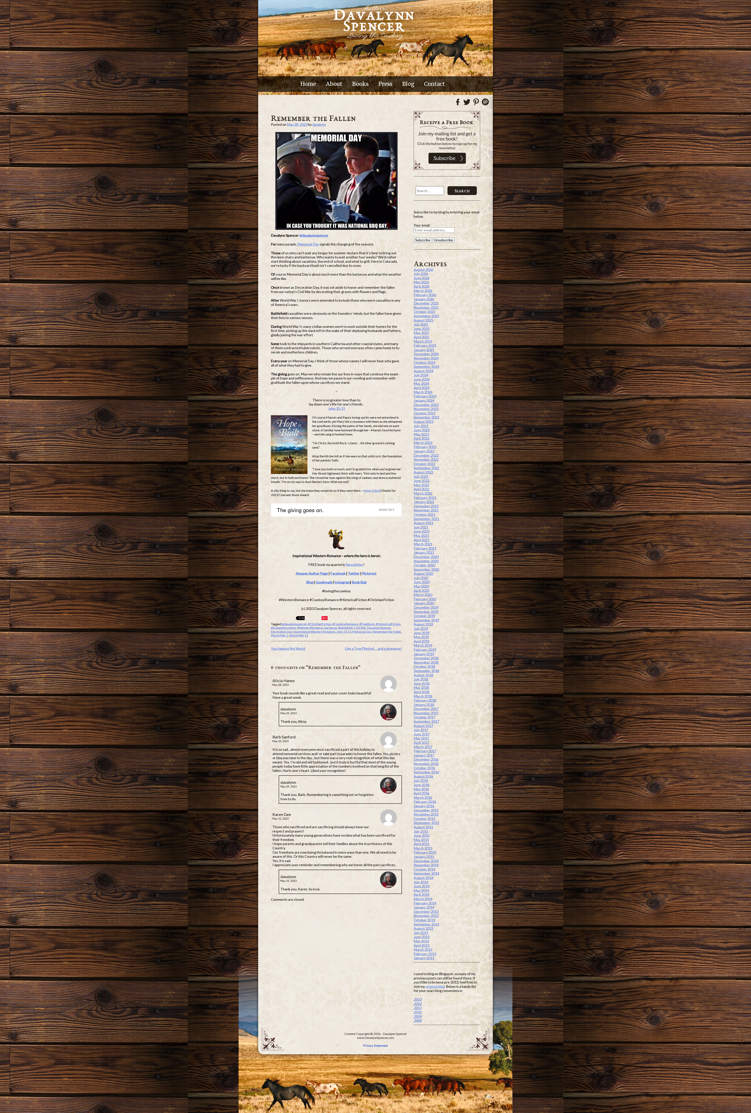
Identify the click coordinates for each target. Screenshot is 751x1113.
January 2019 (424, 654)
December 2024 (426, 354)
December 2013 (426, 911)
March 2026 (423, 291)
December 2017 (426, 709)
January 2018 (424, 704)
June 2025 (421, 328)
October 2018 (424, 666)
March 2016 (423, 797)
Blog (408, 83)
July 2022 (421, 476)
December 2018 (426, 658)
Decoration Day (281, 631)
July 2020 (421, 578)
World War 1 (279, 635)
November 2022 (426, 459)
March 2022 (423, 493)
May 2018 (421, 687)
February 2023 (425, 447)
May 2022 (421, 485)
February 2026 (425, 295)
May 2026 (421, 282)
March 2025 (423, 341)
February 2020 (425, 599)
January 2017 (424, 755)
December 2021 (426, 506)
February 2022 (425, 497)
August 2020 (423, 573)
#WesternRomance (310, 627)
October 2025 (424, 311)
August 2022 (423, 472)
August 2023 (423, 421)
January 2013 (424, 958)
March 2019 (423, 645)
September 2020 (426, 569)
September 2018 (426, 671)
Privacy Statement (375, 1045)
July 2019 (421, 628)
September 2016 (426, 772)
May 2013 (421, 941)
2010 (417, 1012)
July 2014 (421, 882)
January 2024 (424, 400)
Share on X (386, 509)
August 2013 (423, 928)
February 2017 (425, 751)
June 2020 (421, 582)
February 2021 (425, 548)
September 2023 (426, 417)
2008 (417, 1020)
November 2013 (426, 915)
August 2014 (423, 878)
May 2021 (421, 535)
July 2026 (421, 274)
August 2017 (423, 726)
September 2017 (426, 721)
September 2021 (426, 519)
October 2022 (424, 464)
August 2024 (423, 371)
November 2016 (426, 763)
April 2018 (421, 692)
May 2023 (421, 434)
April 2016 (421, 793)
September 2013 (426, 924)
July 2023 (421, 426)
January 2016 (424, 806)
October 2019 (424, 616)
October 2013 (424, 920)
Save (324, 618)
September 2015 (426, 823)
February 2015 (425, 852)
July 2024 (421, 375)
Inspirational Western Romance (314, 631)
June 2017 (421, 734)
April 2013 (421, 945)
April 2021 (421, 540)
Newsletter (354, 564)
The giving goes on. (300, 510)
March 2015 (423, 848)
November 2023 (426, 409)
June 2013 (421, 937)
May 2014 (421, 890)
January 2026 (424, 299)
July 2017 (421, 730)
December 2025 (426, 303)
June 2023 (421, 430)
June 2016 (421, 785)
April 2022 (421, 489)
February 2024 (425, 396)
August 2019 (423, 624)
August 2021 (423, 523)
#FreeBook (367, 624)
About (334, 83)
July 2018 (421, 679)
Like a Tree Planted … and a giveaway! (373, 648)
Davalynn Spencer (379, 627)
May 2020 (421, 586)
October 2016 (424, 768)
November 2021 (426, 510)
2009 (417, 1016)
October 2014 (424, 869)
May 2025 (421, 333)
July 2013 (421, 932)
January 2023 (424, 451)
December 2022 (426, 455)
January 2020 (424, 603)
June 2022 (421, 480)
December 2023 (426, 405)
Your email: (422, 225)
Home (308, 83)
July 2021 (421, 527)
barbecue (330, 627)
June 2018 (421, 683)
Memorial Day (308, 244)
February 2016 (425, 801)
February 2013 (425, 954)
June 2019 (421, 633)
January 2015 (424, 856)
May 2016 (421, 789)
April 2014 (421, 894)
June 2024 (421, 379)
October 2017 (424, 717)
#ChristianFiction (319, 624)
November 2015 (426, 814)
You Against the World (288, 648)
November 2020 (426, 561)
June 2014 (421, 886)
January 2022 (424, 502)
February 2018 (425, 700)
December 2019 (426, 607)
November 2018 (426, 662)
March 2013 (423, 949)
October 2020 (424, 565)
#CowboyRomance (345, 624)
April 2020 (421, 590)
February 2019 (425, 649)
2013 (417, 999)
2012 (417, 1004)
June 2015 (421, 835)
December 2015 (426, 810)
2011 (417, 1008)
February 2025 (425, 345)
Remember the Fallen (387, 631)
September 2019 (426, 620)
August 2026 (423, 269)
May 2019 (421, 637)
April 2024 (421, 388)
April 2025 (421, 337)
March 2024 (423, 392)
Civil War (360, 627)
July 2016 (421, 780)
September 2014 (426, 873)
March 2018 (423, 696)
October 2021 (424, 514)
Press (385, 83)
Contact (434, 83)
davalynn (319, 124)
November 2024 (426, 358)
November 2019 (426, 612)
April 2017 (421, 742)
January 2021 (424, 552)
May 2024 (421, 383)
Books (360, 83)
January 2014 (424, 907)
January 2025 (424, 350)
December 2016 (426, 759)
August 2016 (423, 776)
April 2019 (421, 641)
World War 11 (298, 635)
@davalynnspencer (313, 235)
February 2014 (425, 903)
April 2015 (421, 844)
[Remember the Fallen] (336, 181)
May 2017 (421, 738)
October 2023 (424, 413)
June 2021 (421, 531)
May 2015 (421, 840)
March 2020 (423, 594)
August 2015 (423, 827)
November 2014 (426, 865)
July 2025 (421, 324)
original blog (435, 986)
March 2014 (423, 899)
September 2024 (426, 366)
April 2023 (421, 438)
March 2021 (423, 544)
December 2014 (426, 861)
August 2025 (423, 320)
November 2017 (426, 713)
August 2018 (423, 675)
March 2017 (423, 747)
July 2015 (421, 831)
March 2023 (423, 443)
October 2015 (424, 818)
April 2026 (421, 286)
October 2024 (424, 362)
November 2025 (426, 307)
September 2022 (426, 468)
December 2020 (426, 557)
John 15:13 (336, 408)
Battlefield (345, 627)
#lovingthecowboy (283, 627)
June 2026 (421, 278)
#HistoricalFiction (388, 624)
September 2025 (426, 316)
